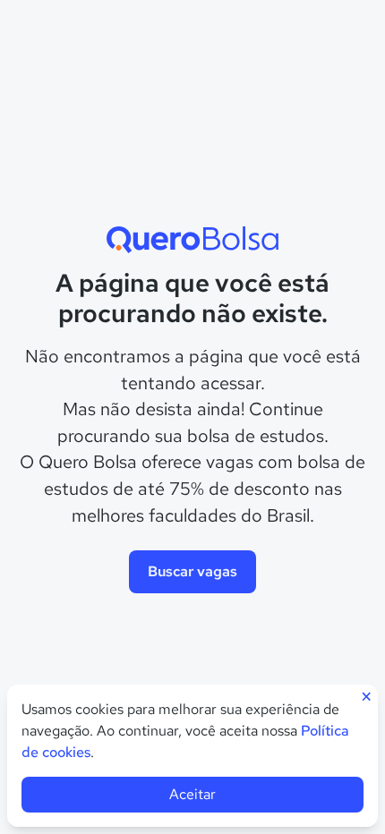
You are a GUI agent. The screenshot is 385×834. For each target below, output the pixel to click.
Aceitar (192, 794)
